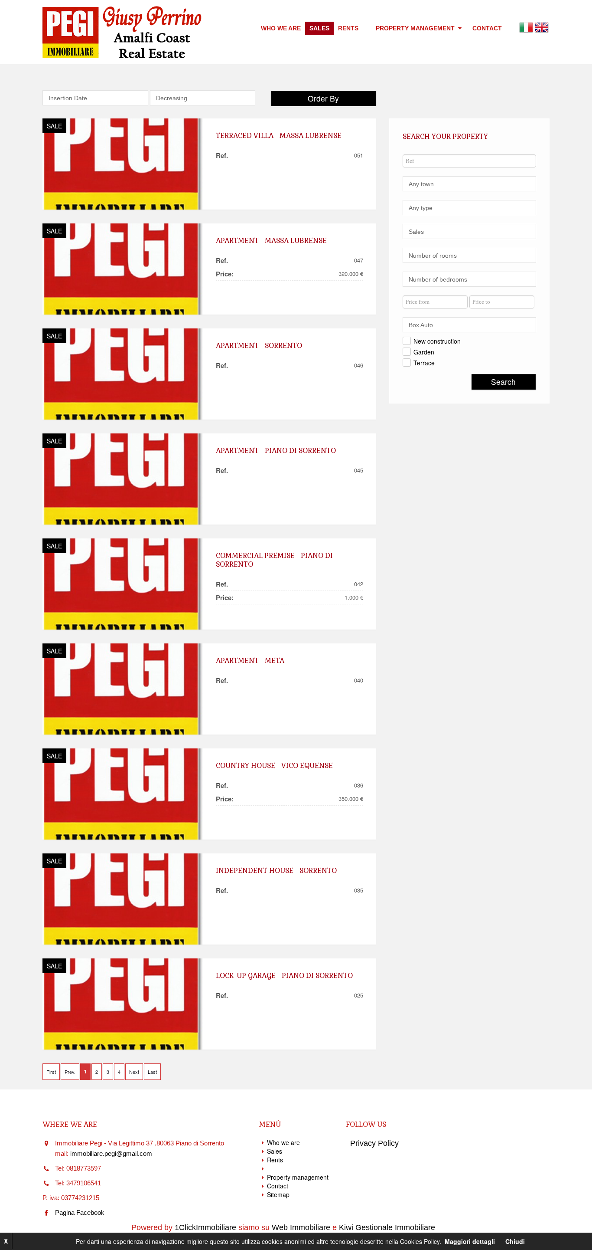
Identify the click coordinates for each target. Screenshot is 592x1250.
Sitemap (278, 1194)
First (51, 1071)
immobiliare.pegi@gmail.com (111, 1153)
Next (134, 1071)
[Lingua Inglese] (542, 26)
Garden (423, 352)
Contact (487, 28)
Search (503, 381)
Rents (348, 28)
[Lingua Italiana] (526, 26)
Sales (319, 28)
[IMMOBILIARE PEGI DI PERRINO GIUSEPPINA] (122, 164)
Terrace (424, 362)
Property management (416, 28)
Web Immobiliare (301, 1227)
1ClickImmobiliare (205, 1227)
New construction (437, 341)
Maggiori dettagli (470, 1241)
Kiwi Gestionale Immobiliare (387, 1227)
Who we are (281, 28)
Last (152, 1071)
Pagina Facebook (79, 1212)
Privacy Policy (374, 1143)
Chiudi (515, 1241)
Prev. (70, 1071)
